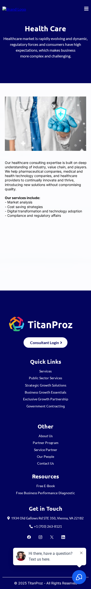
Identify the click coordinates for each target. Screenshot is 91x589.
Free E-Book (45, 486)
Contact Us (45, 463)
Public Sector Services (45, 378)
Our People (45, 456)
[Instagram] (40, 537)
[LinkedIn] (63, 537)
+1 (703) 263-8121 (48, 526)
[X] (52, 537)
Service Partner (45, 450)
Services (45, 371)
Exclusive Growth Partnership (45, 399)
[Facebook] (29, 537)
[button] (86, 8)
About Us (46, 436)
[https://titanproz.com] (14, 8)
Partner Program (45, 443)
